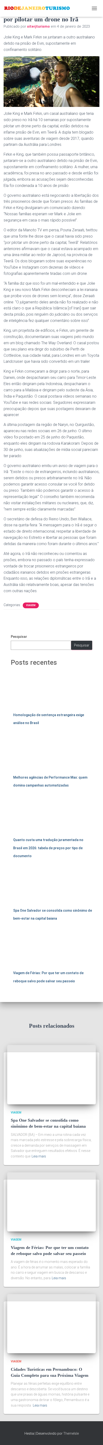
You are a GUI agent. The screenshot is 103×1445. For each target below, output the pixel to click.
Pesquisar (19, 637)
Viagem (30, 605)
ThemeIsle (71, 1433)
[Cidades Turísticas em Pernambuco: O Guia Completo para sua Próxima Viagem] (51, 1323)
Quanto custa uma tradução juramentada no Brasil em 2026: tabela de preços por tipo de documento (48, 848)
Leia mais (39, 1156)
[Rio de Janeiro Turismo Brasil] (39, 8)
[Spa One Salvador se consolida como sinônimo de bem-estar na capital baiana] (51, 1074)
